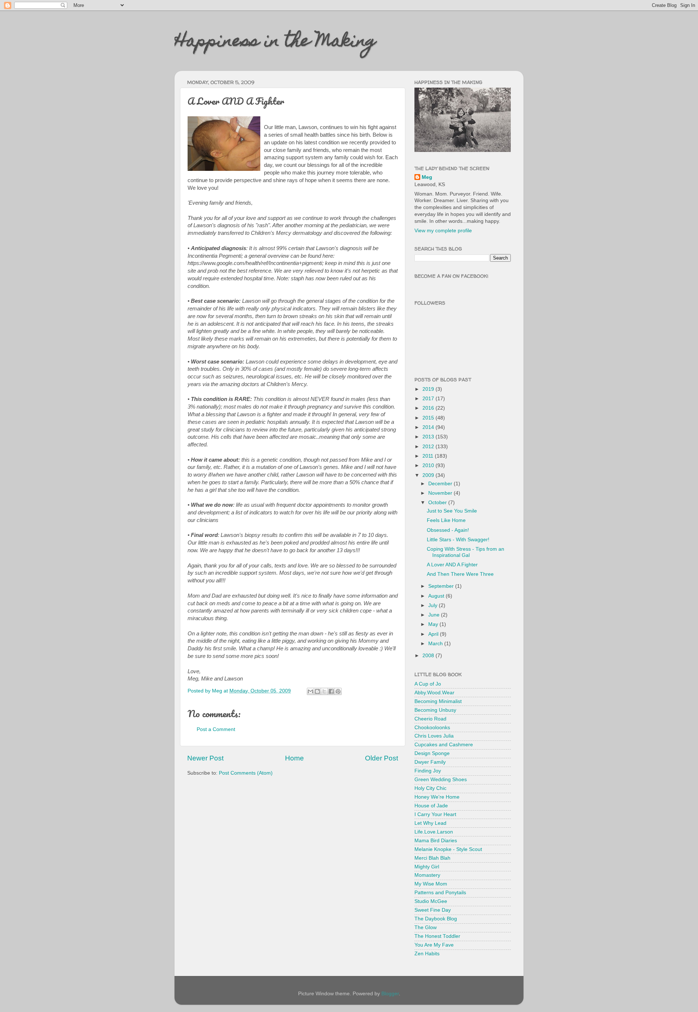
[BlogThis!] (317, 691)
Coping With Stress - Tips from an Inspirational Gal (465, 552)
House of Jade (431, 805)
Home (294, 758)
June (434, 615)
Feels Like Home (446, 520)
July (433, 605)
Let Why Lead (430, 823)
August (437, 596)
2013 (429, 436)
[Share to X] (324, 691)
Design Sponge (432, 753)
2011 (428, 456)
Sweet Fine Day (432, 910)
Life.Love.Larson (433, 832)
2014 (429, 427)
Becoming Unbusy (435, 710)
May (434, 624)
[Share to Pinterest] (338, 691)
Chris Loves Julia (434, 736)
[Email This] (310, 691)
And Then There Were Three (460, 574)
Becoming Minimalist (438, 701)
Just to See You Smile (452, 511)
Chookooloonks (432, 727)
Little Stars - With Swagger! (458, 539)
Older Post (381, 758)
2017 (429, 398)
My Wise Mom (430, 884)
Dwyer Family (430, 762)
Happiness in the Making (275, 42)
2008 (429, 655)
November (441, 493)
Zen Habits (427, 953)
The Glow (425, 927)
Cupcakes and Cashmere (443, 744)
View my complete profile (443, 230)
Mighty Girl (426, 867)
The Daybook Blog (435, 918)
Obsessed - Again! (448, 530)
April (434, 634)
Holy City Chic (430, 788)
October (438, 502)
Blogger (390, 993)
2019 (429, 389)
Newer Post (205, 758)
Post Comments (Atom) (246, 773)
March (436, 643)
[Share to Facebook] (331, 691)
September (441, 586)
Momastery (427, 875)
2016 (429, 408)
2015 (429, 418)
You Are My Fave (434, 945)
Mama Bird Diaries (435, 840)
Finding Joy (427, 771)
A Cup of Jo (427, 684)
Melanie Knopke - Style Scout (448, 849)
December (441, 483)
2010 (429, 465)
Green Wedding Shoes (440, 779)
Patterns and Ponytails (440, 892)
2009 (429, 475)
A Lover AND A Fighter (452, 564)
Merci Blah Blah (432, 858)
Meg (427, 177)
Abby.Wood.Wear (434, 692)
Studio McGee (430, 901)
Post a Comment (216, 729)
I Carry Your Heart (435, 814)
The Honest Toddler (437, 936)
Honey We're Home (437, 797)
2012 (429, 446)
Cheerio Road (430, 719)
